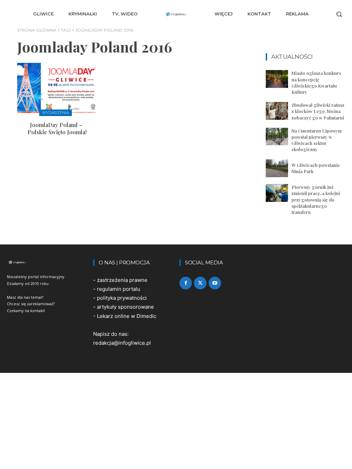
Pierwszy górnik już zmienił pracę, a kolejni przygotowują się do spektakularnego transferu (316, 199)
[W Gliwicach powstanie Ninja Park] (277, 168)
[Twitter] (200, 283)
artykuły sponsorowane (125, 307)
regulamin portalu (118, 289)
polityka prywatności (122, 298)
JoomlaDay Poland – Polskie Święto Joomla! (56, 128)
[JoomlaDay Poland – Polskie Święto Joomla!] (56, 88)
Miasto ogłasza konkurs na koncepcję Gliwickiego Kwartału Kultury (316, 82)
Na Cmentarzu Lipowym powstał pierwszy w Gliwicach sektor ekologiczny (317, 140)
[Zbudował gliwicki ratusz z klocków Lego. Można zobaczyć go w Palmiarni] (277, 111)
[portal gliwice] (46, 262)
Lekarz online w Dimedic (126, 316)
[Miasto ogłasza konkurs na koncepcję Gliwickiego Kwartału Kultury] (277, 79)
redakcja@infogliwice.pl (122, 343)
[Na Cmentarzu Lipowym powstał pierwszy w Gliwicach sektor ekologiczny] (277, 137)
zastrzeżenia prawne (122, 280)
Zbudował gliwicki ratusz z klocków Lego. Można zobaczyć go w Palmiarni (318, 111)
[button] (339, 14)
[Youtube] (215, 283)
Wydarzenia (55, 112)
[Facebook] (185, 283)
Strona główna (36, 30)
